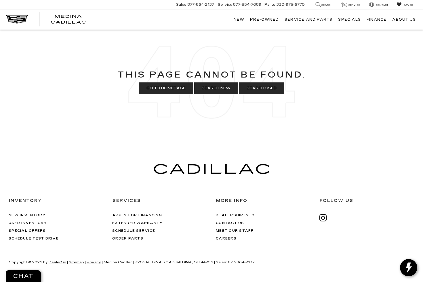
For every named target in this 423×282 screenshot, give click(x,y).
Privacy (94, 262)
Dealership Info (235, 215)
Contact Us (230, 223)
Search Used (262, 88)
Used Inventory (28, 223)
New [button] (239, 20)
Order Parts (127, 238)
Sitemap (76, 262)
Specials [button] (349, 20)
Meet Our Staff (235, 231)
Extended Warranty (137, 223)
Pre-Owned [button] (264, 20)
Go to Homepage (166, 88)
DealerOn (57, 262)
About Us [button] (404, 20)
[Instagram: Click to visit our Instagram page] (326, 217)
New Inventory (27, 215)
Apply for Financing (137, 215)
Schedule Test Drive (34, 238)
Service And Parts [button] (308, 20)
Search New (216, 88)
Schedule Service (133, 231)
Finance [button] (376, 20)
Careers (226, 238)
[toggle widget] (408, 267)
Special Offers (27, 231)
